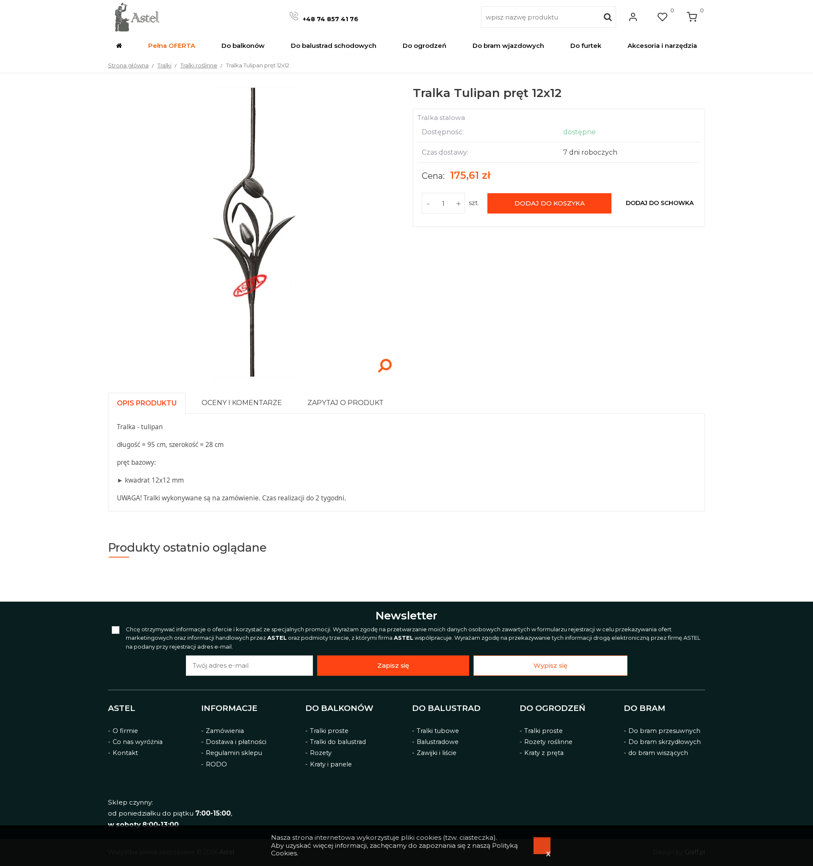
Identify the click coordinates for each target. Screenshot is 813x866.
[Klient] (633, 17)
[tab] (150, 401)
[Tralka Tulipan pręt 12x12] (254, 376)
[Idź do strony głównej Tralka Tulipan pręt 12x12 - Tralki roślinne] (137, 17)
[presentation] (146, 403)
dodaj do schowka (660, 203)
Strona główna (128, 65)
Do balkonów (339, 708)
